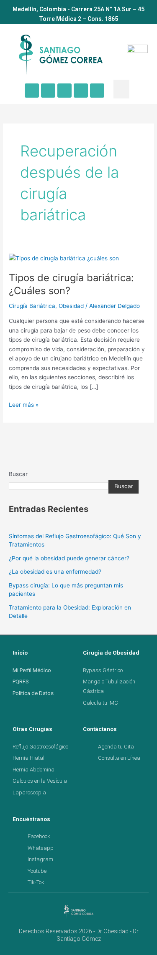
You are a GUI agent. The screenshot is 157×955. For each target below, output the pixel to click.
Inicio (20, 652)
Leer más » (24, 404)
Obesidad (71, 305)
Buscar (18, 474)
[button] (121, 89)
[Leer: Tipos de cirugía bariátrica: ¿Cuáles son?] (64, 257)
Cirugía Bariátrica (32, 305)
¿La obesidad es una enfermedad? (55, 571)
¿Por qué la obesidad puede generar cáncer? (69, 558)
